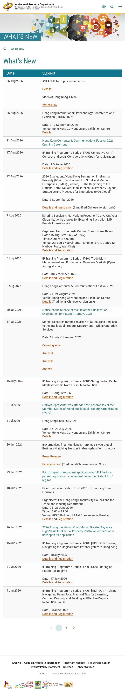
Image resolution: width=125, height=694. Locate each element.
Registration (65, 519)
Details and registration (57, 207)
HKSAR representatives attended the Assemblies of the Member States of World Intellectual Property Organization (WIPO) (80, 408)
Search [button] (112, 6)
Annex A (47, 353)
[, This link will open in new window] (18, 684)
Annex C (47, 369)
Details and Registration (57, 168)
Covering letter (51, 345)
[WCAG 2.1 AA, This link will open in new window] (66, 684)
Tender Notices (85, 667)
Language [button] (104, 6)
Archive (16, 662)
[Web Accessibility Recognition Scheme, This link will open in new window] (50, 684)
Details (46, 89)
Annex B (47, 361)
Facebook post (51, 464)
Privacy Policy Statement (45, 667)
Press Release (51, 456)
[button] (120, 6)
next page (73, 628)
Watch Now (49, 105)
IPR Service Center (99, 662)
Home (5, 48)
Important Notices (74, 662)
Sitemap (68, 667)
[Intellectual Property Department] (34, 6)
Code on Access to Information (42, 662)
